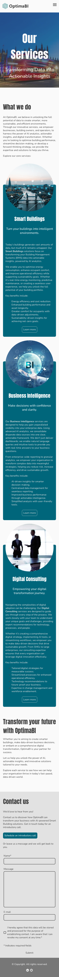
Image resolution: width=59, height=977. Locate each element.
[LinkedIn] (27, 970)
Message (8, 869)
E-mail (7, 912)
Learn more (29, 329)
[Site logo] (15, 6)
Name (7, 855)
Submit (29, 952)
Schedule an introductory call (20, 835)
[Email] (31, 970)
